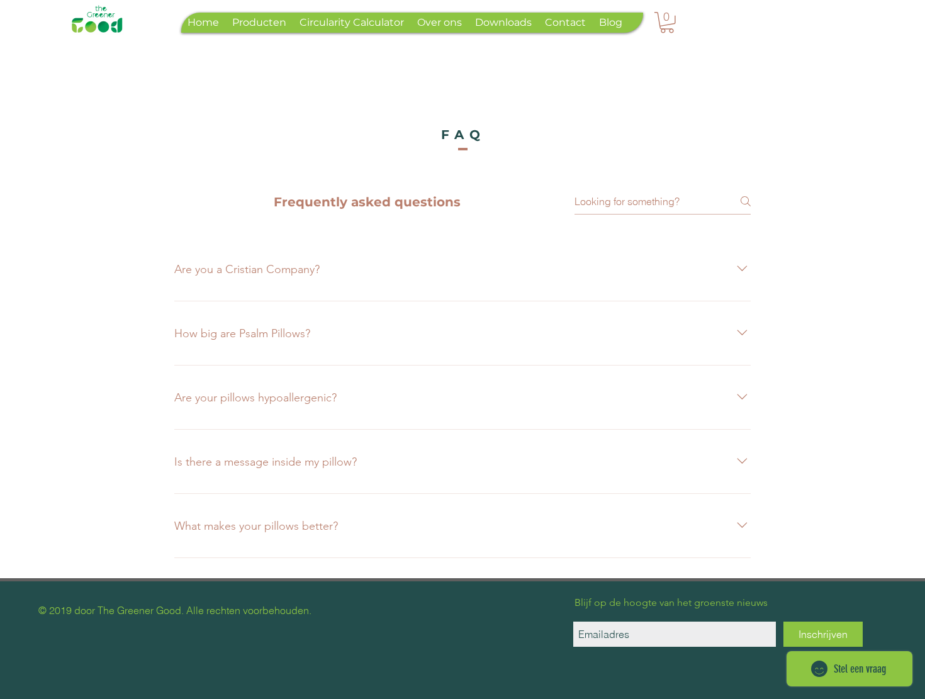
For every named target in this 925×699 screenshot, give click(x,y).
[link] (667, 22)
